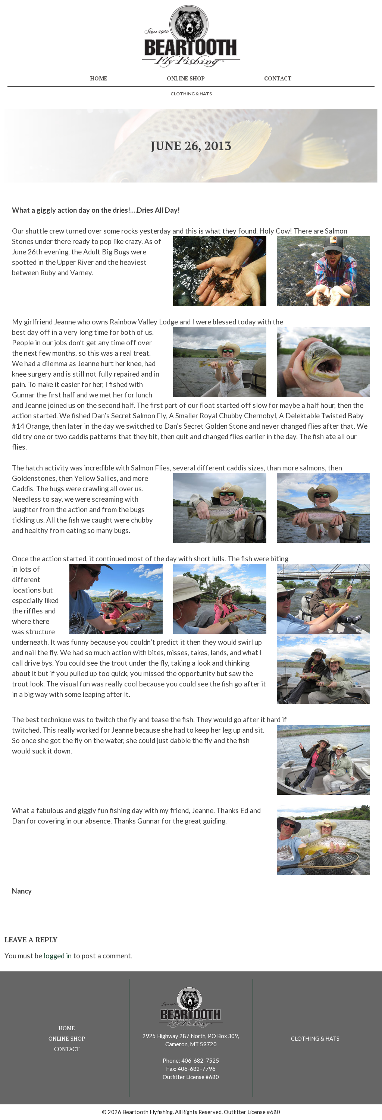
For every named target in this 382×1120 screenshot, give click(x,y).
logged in (58, 956)
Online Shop (186, 78)
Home (98, 78)
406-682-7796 (197, 1069)
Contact (278, 78)
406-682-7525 (200, 1060)
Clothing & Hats (191, 93)
